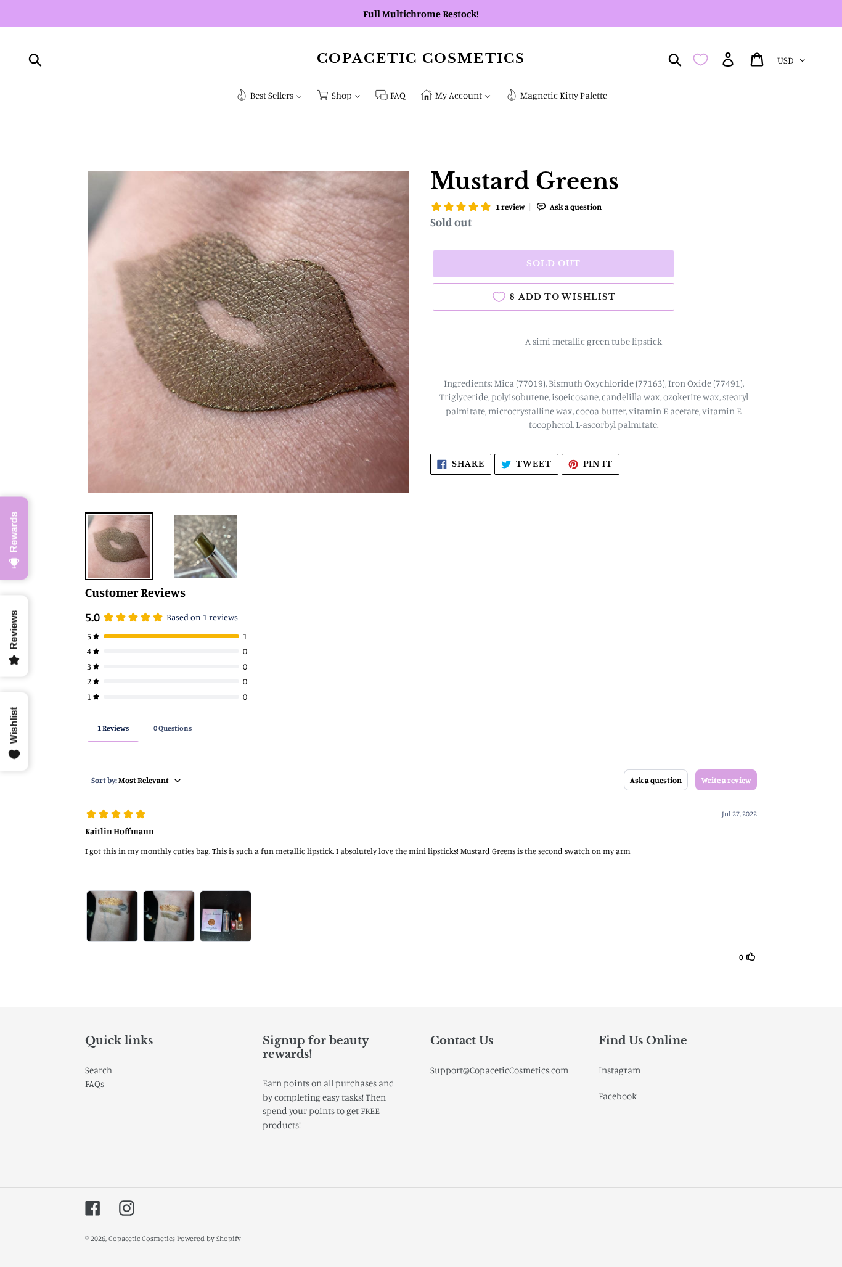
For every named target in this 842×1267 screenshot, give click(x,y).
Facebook (618, 1096)
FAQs (94, 1083)
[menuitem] (268, 96)
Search (98, 1070)
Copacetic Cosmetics (421, 59)
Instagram (619, 1070)
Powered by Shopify (209, 1238)
